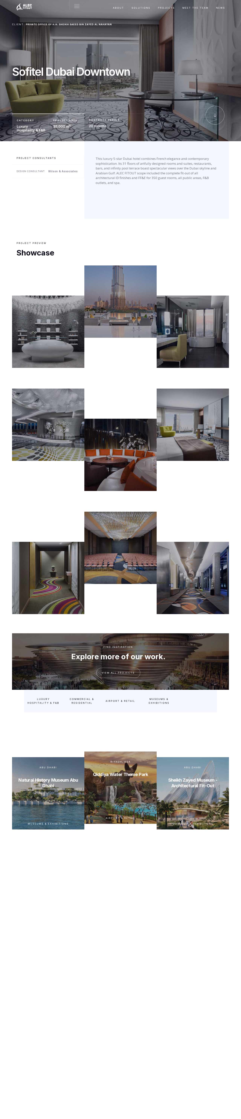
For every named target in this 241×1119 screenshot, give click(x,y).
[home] (26, 5)
